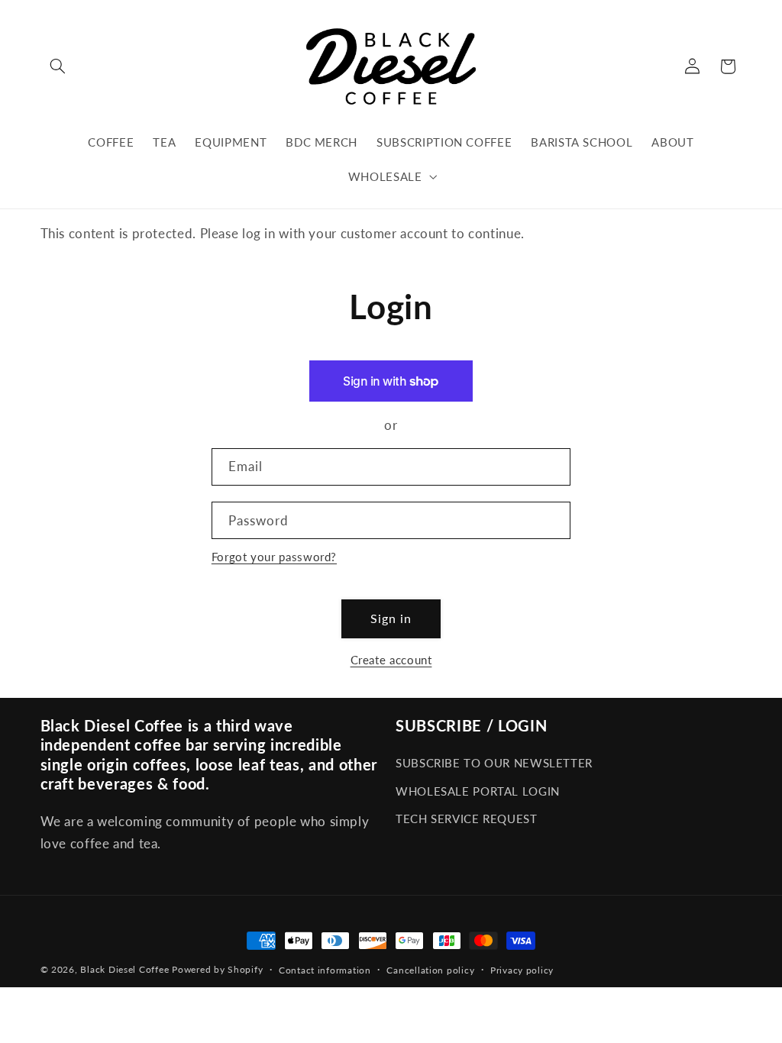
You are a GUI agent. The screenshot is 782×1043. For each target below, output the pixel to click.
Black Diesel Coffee (124, 969)
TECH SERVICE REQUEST (467, 818)
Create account (391, 660)
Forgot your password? (274, 556)
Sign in (391, 618)
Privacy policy (522, 970)
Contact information (325, 970)
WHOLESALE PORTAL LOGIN (478, 791)
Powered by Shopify (217, 969)
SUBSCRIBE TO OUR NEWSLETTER (494, 763)
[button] (58, 66)
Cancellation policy (430, 970)
